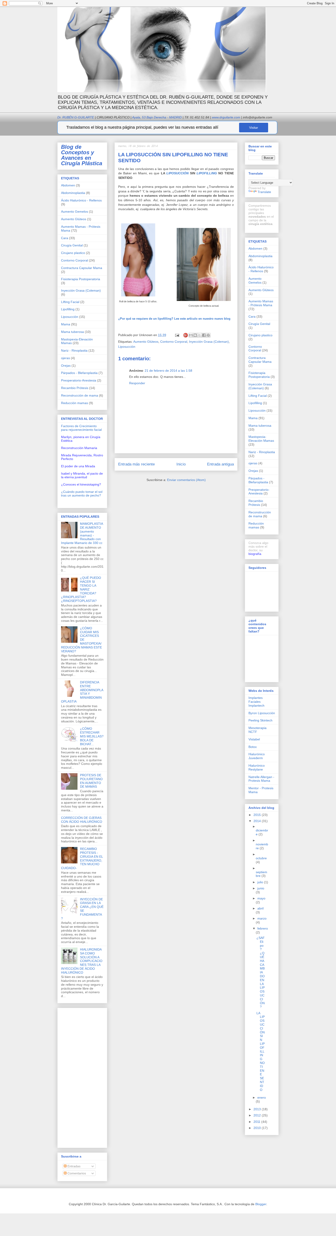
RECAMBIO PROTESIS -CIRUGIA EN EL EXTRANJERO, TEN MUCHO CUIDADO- (82, 858)
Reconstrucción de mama (79, 395)
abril (260, 908)
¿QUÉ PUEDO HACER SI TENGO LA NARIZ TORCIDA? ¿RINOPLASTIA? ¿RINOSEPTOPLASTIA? (81, 589)
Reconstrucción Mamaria (79, 448)
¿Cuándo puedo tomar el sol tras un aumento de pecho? (81, 493)
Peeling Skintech (260, 720)
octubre (261, 858)
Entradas (73, 1166)
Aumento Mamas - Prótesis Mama (260, 303)
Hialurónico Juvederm (256, 756)
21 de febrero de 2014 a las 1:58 (168, 370)
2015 (257, 815)
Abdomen (68, 185)
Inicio (181, 464)
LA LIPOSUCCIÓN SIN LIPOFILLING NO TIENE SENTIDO (260, 1051)
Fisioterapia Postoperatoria (80, 279)
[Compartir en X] (199, 335)
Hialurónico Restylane (256, 767)
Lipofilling (68, 309)
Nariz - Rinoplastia (74, 350)
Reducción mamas (74, 403)
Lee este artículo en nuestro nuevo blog (174, 318)
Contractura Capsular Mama (81, 268)
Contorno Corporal (173, 341)
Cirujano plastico (73, 253)
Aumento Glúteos (145, 341)
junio (260, 888)
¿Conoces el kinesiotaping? (81, 484)
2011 (257, 1122)
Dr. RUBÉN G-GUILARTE (93, 117)
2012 (257, 1115)
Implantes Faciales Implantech (256, 701)
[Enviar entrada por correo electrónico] (176, 335)
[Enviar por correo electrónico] (191, 335)
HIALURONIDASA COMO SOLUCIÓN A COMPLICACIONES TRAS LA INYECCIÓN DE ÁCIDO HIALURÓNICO (81, 961)
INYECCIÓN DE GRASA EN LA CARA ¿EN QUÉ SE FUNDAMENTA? (82, 908)
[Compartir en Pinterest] (208, 335)
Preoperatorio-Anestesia (78, 380)
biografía (254, 554)
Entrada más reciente (136, 464)
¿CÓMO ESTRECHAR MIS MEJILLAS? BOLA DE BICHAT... (92, 736)
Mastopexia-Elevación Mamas (261, 438)
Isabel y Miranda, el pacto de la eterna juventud (82, 475)
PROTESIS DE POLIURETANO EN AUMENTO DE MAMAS (91, 780)
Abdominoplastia (73, 193)
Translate (264, 192)
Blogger (260, 1204)
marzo (262, 918)
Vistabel (254, 739)
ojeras (65, 358)
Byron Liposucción (261, 713)
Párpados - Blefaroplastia (79, 373)
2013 (257, 1109)
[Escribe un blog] (195, 335)
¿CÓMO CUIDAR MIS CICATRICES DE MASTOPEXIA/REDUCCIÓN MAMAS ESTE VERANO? (81, 639)
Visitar (253, 127)
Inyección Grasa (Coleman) (209, 341)
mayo (261, 898)
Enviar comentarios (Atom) (186, 480)
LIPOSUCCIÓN (177, 173)
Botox (252, 747)
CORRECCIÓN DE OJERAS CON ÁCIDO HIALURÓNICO (81, 819)
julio (260, 882)
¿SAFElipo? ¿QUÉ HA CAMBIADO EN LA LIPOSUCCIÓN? (260, 972)
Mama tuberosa (72, 332)
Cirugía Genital (72, 245)
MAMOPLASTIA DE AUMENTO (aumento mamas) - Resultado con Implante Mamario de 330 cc (82, 533)
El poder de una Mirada (78, 466)
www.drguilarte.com (226, 117)
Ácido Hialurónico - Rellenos (81, 200)
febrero (262, 928)
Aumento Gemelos (74, 211)
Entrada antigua (220, 464)
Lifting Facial (70, 302)
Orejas (66, 365)
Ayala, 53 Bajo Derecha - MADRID (156, 117)
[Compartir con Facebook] (204, 335)
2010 (257, 1128)
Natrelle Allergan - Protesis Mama (261, 779)
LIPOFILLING (207, 173)
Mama (65, 324)
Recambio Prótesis (74, 388)
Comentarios (76, 1173)
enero (261, 1097)
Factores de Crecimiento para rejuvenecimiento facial (81, 427)
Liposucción (126, 346)
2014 (257, 821)
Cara (64, 238)
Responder (137, 383)
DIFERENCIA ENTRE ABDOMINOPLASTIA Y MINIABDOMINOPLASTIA (82, 691)
